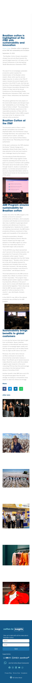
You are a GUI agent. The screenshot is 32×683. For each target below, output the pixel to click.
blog (9, 48)
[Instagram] (13, 668)
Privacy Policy (8, 673)
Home (4, 48)
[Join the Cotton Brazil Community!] (5, 662)
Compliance (24, 673)
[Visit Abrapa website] (7, 657)
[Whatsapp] (22, 668)
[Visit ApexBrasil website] (24, 657)
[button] (4, 389)
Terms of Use (16, 673)
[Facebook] (9, 668)
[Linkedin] (16, 668)
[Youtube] (19, 668)
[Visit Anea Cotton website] (15, 657)
